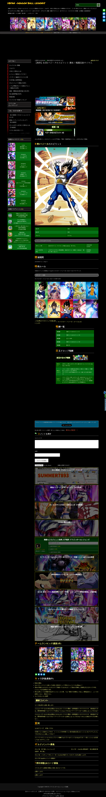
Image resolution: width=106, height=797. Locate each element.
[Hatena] (104, 20)
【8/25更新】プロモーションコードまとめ (19, 116)
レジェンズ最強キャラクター (18, 74)
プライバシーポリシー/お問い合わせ (53, 796)
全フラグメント (63, 11)
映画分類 (12, 97)
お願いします (39, 775)
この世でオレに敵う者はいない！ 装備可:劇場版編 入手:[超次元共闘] (21, 228)
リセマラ (47, 8)
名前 (36, 451)
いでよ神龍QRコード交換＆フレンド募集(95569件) (19, 87)
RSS (37, 13)
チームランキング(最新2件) (48, 643)
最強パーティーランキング (90, 8)
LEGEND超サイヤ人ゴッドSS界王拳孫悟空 (23, 183)
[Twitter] (104, 13)
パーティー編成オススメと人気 (18, 77)
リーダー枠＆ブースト (77, 8)
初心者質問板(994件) (15, 94)
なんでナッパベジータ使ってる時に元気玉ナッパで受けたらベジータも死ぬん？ (58, 685)
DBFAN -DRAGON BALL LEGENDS (26, 3)
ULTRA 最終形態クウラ (16, 130)
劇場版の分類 (11, 13)
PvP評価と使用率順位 (15, 80)
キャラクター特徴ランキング (18, 100)
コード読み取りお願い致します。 (45, 705)
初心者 (23, 13)
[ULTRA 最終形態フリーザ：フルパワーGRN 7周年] (66, 24)
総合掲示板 (87, 11)
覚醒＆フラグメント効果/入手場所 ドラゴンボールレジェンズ (19, 134)
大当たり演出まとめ (55, 8)
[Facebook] (104, 17)
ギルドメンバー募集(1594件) (17, 83)
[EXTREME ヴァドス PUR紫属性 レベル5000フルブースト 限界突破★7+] (57, 24)
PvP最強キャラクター (66, 8)
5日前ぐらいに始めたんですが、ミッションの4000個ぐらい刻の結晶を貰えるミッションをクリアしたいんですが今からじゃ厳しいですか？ (66, 733)
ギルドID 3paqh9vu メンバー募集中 (45, 758)
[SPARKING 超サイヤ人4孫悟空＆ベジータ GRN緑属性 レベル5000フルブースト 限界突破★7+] (74, 24)
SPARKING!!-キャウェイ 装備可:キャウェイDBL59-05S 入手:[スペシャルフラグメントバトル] (21, 240)
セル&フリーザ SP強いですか (44, 728)
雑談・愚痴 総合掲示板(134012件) (19, 91)
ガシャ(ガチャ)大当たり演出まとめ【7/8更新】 (19, 126)
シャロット (30, 13)
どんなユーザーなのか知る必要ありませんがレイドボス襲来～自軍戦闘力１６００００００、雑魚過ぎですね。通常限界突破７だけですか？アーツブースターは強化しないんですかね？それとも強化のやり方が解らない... (66, 716)
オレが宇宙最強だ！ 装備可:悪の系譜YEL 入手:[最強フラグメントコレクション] (21, 221)
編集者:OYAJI (95, 60)
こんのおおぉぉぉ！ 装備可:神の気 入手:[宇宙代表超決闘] (22, 246)
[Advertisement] (53, 46)
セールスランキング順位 (14, 11)
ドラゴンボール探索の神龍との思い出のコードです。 (51, 768)
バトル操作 (18, 13)
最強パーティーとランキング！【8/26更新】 (18, 121)
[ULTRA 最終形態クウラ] (14, 24)
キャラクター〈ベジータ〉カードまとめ (70, 321)
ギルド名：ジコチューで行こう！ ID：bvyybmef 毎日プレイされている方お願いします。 (61, 755)
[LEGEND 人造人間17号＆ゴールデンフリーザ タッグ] (92, 24)
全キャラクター (36, 11)
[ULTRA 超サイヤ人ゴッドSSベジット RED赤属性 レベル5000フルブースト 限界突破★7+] (49, 24)
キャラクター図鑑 (14, 65)
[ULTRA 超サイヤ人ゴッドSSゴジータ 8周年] (40, 24)
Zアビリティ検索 (45, 11)
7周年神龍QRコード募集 (46, 763)
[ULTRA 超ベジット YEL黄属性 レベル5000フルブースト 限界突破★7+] (31, 24)
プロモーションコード (23, 8)
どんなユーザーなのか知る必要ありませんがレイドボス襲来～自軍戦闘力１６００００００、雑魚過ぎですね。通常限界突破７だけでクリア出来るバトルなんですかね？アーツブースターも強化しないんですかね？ (66, 709)
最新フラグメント (54, 11)
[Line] (104, 10)
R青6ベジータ (42, 144)
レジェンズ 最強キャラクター (36, 8)
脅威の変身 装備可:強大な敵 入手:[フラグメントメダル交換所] (21, 234)
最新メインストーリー (26, 11)
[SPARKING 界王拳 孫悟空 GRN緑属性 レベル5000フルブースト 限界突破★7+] (83, 24)
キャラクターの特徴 (73, 11)
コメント (38, 438)
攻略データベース (12, 8)
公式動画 (81, 11)
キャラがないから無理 (41, 696)
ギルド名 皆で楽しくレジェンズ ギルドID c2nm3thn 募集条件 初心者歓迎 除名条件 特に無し (66, 750)
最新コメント (42, 700)
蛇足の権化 (38, 683)
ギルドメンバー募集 (45, 744)
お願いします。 (39, 771)
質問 (37, 723)
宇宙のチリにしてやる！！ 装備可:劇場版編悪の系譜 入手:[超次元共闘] (22, 215)
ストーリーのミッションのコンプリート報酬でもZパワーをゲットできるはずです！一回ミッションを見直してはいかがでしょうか (66, 738)
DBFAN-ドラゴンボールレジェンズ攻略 (56, 786)
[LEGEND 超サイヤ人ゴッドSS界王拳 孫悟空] (23, 24)
